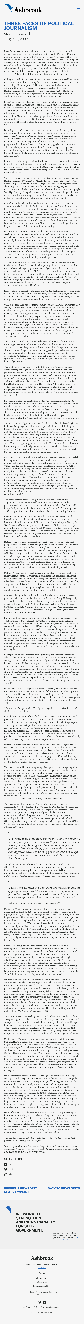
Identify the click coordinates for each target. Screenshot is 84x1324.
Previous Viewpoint (20, 1188)
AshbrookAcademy (42, 1278)
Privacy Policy (25, 1307)
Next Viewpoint (16, 1192)
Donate (42, 1267)
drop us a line (64, 1239)
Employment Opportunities (50, 1307)
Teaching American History (42, 1286)
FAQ (35, 1307)
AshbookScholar (42, 1282)
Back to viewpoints (64, 1188)
